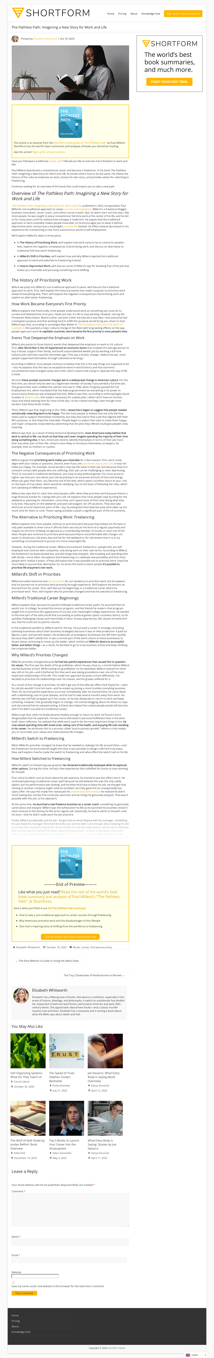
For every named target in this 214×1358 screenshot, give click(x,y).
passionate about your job (97, 463)
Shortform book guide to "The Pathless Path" (80, 142)
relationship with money (85, 791)
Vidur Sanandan (61, 1153)
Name (16, 1236)
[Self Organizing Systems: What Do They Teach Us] (28, 1035)
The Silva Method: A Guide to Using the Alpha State (47, 960)
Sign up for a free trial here (49, 152)
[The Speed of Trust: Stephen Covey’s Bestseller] (66, 1035)
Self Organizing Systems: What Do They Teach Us (26, 1075)
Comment (18, 1191)
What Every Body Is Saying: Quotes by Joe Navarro (102, 1144)
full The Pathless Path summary (66, 908)
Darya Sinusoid (100, 1085)
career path (56, 161)
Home (110, 13)
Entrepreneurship (101, 947)
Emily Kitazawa (61, 1085)
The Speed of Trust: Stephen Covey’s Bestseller (62, 1077)
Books (76, 947)
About (134, 13)
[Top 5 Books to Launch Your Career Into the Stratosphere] (66, 1102)
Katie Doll (19, 1153)
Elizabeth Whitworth (45, 38)
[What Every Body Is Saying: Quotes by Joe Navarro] (105, 1102)
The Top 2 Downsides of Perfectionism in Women (94, 975)
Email (16, 1255)
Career (85, 947)
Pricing (122, 13)
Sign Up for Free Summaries (183, 13)
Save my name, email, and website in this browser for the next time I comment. (58, 1286)
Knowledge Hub (150, 13)
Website (16, 1272)
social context (56, 581)
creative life (70, 226)
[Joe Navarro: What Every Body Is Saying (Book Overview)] (105, 1035)
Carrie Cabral (21, 1081)
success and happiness (77, 209)
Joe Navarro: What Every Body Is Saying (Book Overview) (104, 1077)
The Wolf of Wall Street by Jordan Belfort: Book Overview (27, 1144)
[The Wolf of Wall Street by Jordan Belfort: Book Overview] (28, 1102)
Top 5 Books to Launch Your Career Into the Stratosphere (64, 1144)
